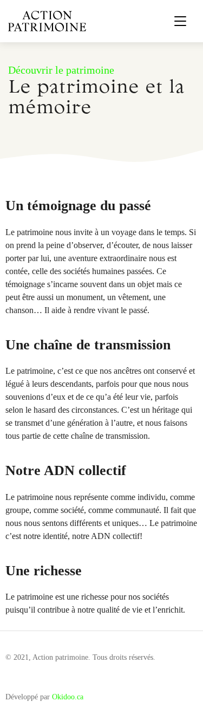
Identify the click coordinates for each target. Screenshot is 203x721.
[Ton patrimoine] (47, 20)
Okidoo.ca (67, 697)
